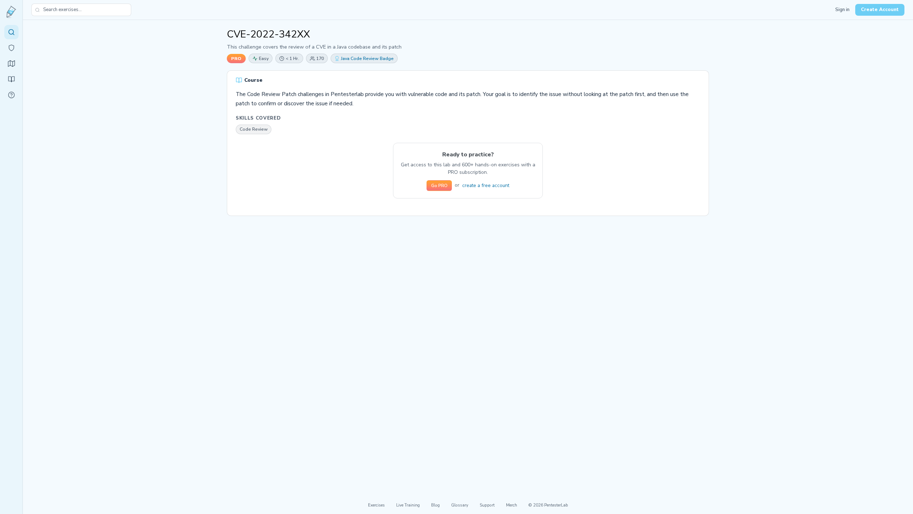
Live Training (408, 505)
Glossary (459, 505)
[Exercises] (11, 32)
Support (487, 505)
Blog (435, 505)
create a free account (485, 185)
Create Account (880, 9)
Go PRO (439, 185)
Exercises (376, 505)
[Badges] (11, 48)
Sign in (842, 9)
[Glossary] (11, 95)
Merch (511, 505)
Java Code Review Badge (367, 58)
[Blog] (11, 79)
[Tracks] (11, 63)
